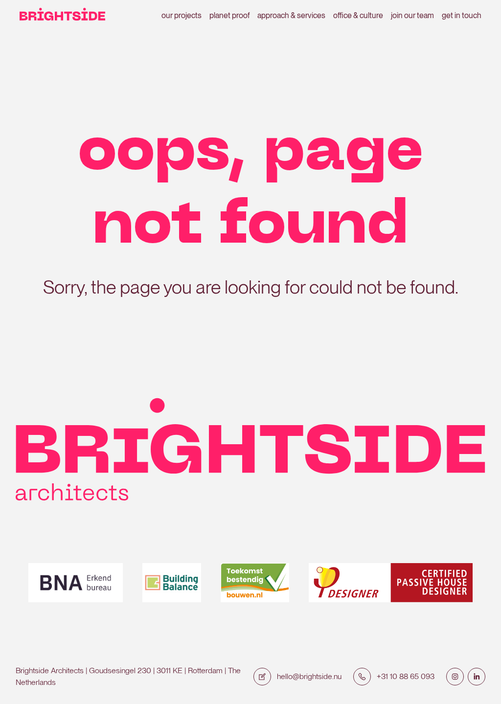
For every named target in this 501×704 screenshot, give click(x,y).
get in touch (461, 15)
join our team (412, 15)
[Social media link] (455, 676)
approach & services (291, 15)
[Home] (62, 16)
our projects (181, 15)
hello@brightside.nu (309, 676)
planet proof (229, 15)
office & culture (358, 15)
